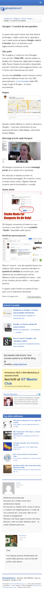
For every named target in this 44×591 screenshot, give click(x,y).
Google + (30, 18)
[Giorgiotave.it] (11, 9)
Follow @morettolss (34, 297)
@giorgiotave (20, 364)
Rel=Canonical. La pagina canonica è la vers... (26, 435)
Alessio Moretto (10, 394)
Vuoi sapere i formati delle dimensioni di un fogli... (27, 423)
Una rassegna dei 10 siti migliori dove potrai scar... (26, 446)
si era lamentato (22, 81)
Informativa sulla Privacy (9, 587)
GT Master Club (21, 381)
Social (24, 18)
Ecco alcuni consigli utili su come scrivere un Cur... (27, 457)
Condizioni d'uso (36, 585)
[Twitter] (40, 394)
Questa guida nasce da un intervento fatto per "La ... (27, 468)
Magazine (17, 18)
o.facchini (18, 483)
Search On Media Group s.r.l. (18, 584)
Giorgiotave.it (8, 18)
